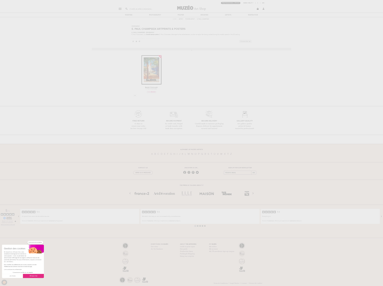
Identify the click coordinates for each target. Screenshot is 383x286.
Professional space (230, 3)
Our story (154, 246)
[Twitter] (198, 173)
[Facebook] (185, 173)
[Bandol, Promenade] (151, 84)
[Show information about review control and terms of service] (15, 221)
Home (174, 19)
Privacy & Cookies (255, 283)
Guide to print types (187, 246)
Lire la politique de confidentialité (13, 269)
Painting (128, 15)
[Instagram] (189, 173)
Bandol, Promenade (151, 88)
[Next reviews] (381, 216)
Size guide (184, 249)
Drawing (204, 15)
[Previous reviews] (18, 216)
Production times (186, 251)
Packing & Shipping (187, 253)
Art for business (157, 249)
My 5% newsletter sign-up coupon (221, 251)
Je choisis (12, 276)
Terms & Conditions (221, 283)
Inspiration (253, 15)
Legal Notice (234, 283)
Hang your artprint (187, 256)
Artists (228, 15)
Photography (155, 15)
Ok (254, 172)
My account (213, 249)
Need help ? (248, 3)
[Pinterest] (194, 173)
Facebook (133, 41)
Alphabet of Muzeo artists (191, 149)
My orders (213, 246)
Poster (181, 15)
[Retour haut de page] (135, 95)
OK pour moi (33, 276)
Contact (244, 283)
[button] (4, 282)
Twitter (136, 41)
